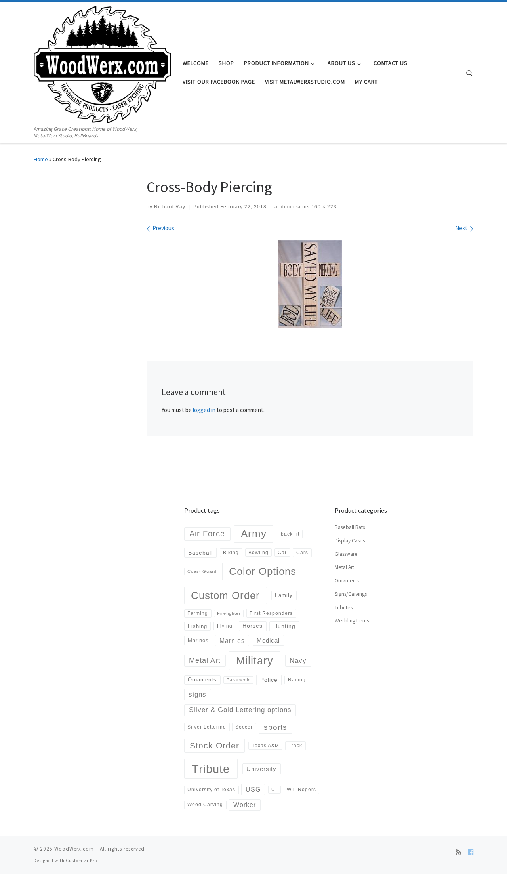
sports (275, 727)
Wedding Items (352, 620)
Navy (298, 660)
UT (274, 789)
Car (282, 552)
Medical (268, 640)
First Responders (271, 613)
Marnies (232, 640)
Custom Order (225, 595)
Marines (198, 640)
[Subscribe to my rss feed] (458, 852)
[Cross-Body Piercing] (310, 284)
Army (254, 533)
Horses (252, 625)
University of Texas (211, 789)
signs (197, 694)
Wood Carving (205, 804)
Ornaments (202, 680)
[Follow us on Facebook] (470, 852)
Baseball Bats (350, 527)
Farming (197, 613)
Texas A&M (265, 745)
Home (41, 159)
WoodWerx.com (74, 848)
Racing (297, 680)
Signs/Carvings (351, 594)
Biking (231, 552)
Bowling (258, 552)
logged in (204, 410)
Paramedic (239, 679)
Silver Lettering (206, 726)
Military (254, 661)
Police (269, 680)
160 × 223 (323, 207)
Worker (244, 804)
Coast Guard (202, 571)
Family (284, 595)
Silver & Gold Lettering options (240, 710)
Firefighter (229, 613)
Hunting (284, 626)
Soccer (244, 726)
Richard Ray (169, 207)
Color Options (262, 571)
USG (253, 789)
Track (295, 745)
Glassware (346, 554)
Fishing (197, 626)
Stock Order (214, 745)
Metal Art (205, 660)
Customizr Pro (81, 860)
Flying (225, 626)
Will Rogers (301, 789)
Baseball (200, 553)
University (261, 768)
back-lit (290, 533)
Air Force (207, 533)
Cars (302, 552)
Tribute (211, 768)
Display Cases (350, 540)
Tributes (344, 607)
